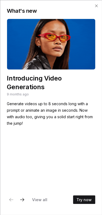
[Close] (96, 5)
